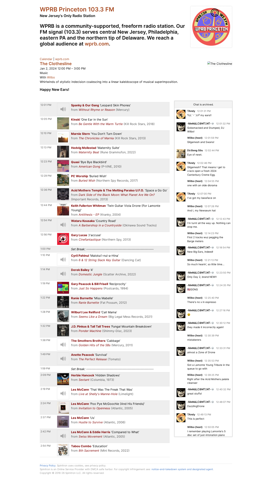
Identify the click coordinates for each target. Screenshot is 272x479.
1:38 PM (45, 340)
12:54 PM (46, 220)
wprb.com (97, 44)
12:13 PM (46, 147)
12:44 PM (46, 205)
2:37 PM (46, 417)
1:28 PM (45, 311)
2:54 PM (46, 445)
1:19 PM (45, 283)
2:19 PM (45, 388)
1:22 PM (45, 297)
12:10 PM (46, 133)
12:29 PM (46, 175)
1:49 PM (45, 354)
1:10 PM (45, 255)
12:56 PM (46, 234)
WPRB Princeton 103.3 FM (77, 9)
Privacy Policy (48, 465)
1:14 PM (45, 269)
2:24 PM (46, 403)
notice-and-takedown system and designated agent (182, 469)
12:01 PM (46, 104)
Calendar (46, 59)
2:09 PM (46, 374)
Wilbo (51, 77)
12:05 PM (46, 118)
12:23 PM (46, 161)
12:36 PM (46, 189)
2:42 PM (46, 431)
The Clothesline (56, 63)
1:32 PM (45, 325)
